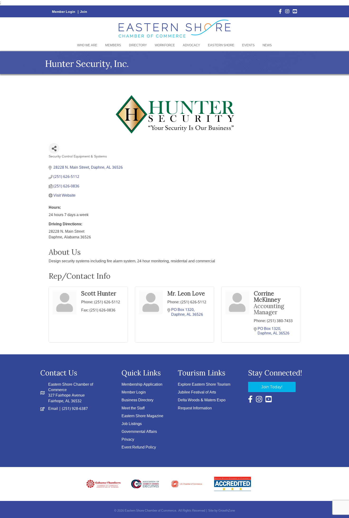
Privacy (128, 439)
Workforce (165, 45)
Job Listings (132, 424)
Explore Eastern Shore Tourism (204, 384)
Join (83, 12)
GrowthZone (226, 510)
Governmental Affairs (139, 432)
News (267, 45)
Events (248, 45)
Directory (138, 45)
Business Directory (137, 400)
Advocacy (191, 45)
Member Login (63, 12)
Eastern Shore (221, 45)
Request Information (195, 408)
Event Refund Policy (139, 447)
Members (113, 45)
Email (53, 409)
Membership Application (142, 384)
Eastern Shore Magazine (142, 416)
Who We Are (87, 45)
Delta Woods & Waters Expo (202, 400)
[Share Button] (54, 148)
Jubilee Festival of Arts (197, 392)
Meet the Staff (133, 408)
